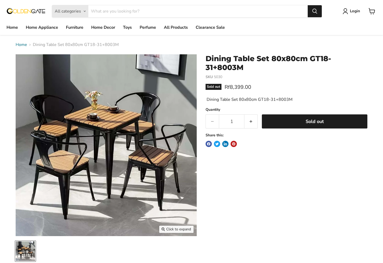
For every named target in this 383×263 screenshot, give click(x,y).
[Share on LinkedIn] (225, 144)
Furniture (74, 27)
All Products (176, 27)
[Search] (315, 11)
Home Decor (103, 27)
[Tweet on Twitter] (217, 144)
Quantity (213, 110)
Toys (127, 27)
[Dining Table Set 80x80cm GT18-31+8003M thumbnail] (25, 251)
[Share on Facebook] (209, 144)
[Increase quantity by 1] (251, 121)
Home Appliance (42, 27)
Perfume (148, 27)
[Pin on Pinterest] (234, 144)
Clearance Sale (210, 27)
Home (12, 27)
